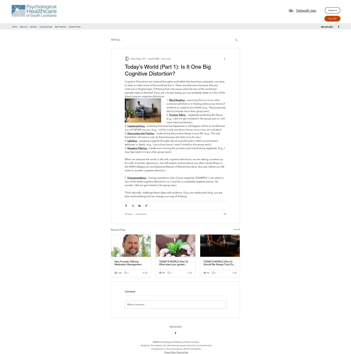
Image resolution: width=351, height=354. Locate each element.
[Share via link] (146, 205)
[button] (236, 40)
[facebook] (338, 26)
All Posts (115, 39)
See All (237, 229)
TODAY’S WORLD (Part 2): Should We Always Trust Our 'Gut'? (218, 263)
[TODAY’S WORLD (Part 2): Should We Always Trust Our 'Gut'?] (220, 246)
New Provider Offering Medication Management (127, 263)
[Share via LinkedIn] (139, 205)
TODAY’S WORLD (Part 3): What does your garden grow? (173, 263)
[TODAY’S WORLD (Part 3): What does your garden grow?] (175, 246)
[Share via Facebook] (126, 205)
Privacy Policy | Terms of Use (176, 352)
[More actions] (224, 58)
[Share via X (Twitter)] (132, 205)
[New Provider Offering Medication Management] (131, 246)
